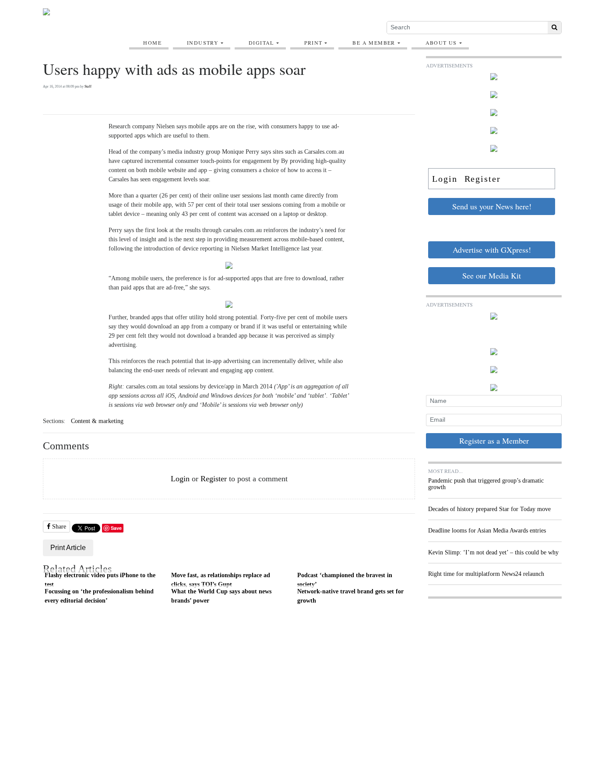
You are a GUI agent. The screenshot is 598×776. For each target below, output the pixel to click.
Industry (202, 42)
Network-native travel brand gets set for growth (350, 596)
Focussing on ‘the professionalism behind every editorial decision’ (99, 596)
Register (214, 478)
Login (180, 478)
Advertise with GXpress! (492, 249)
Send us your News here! (491, 206)
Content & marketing (97, 421)
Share (58, 526)
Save (116, 528)
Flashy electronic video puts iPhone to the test (100, 579)
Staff (87, 86)
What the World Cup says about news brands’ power (221, 596)
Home (152, 42)
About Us (441, 42)
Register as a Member (494, 440)
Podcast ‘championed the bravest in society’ (344, 579)
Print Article (68, 547)
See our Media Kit (491, 275)
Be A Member (373, 42)
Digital (261, 42)
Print (313, 42)
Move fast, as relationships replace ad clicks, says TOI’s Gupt (220, 579)
